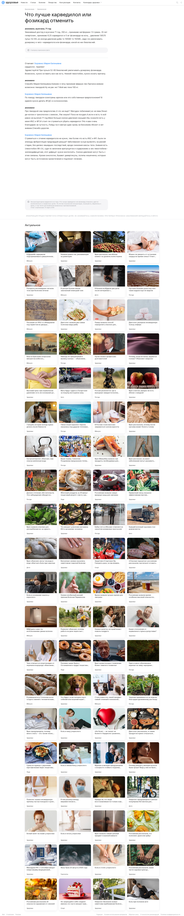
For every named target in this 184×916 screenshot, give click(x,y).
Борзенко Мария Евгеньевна (47, 63)
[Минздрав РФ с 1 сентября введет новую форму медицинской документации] (41, 860)
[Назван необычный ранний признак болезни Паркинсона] (75, 588)
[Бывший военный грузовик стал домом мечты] (143, 520)
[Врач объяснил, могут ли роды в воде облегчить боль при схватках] (41, 554)
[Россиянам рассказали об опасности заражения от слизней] (41, 894)
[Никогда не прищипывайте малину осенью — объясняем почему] (75, 349)
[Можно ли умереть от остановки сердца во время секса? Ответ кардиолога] (143, 247)
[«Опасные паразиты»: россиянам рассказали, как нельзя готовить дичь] (143, 554)
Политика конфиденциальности (170, 914)
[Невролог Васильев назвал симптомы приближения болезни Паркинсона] (109, 894)
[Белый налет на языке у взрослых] (41, 826)
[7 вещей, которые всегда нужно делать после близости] (41, 417)
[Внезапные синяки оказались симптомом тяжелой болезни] (75, 554)
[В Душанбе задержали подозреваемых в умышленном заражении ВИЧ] (41, 247)
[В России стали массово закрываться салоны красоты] (109, 417)
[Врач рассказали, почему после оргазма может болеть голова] (143, 417)
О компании (10, 914)
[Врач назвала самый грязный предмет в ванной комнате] (109, 826)
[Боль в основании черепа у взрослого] (41, 588)
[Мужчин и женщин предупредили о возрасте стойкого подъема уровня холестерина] (109, 758)
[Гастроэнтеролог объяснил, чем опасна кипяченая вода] (41, 452)
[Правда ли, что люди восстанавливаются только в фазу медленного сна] (109, 792)
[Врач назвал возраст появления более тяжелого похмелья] (109, 656)
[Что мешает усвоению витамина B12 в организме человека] (75, 520)
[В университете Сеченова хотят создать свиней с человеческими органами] (41, 690)
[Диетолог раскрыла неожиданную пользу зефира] (143, 315)
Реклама (18, 914)
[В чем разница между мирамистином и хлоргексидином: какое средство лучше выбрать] (75, 792)
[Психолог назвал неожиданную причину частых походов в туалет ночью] (41, 792)
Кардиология (41, 9)
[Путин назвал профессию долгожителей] (109, 349)
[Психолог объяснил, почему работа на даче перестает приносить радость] (75, 622)
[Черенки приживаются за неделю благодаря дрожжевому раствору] (143, 690)
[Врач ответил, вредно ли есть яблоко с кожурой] (143, 383)
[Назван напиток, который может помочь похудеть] (109, 622)
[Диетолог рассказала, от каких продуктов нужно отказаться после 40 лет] (143, 724)
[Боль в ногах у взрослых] (75, 826)
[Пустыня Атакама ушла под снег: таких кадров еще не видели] (143, 281)
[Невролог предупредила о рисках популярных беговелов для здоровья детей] (143, 792)
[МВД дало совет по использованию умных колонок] (41, 622)
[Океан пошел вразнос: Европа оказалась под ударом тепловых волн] (75, 417)
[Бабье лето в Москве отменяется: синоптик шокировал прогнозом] (109, 520)
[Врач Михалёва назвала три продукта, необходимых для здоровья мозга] (109, 452)
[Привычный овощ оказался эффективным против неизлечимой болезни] (143, 486)
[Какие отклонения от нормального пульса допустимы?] (143, 622)
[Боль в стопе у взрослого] (109, 860)
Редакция (99, 914)
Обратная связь (134, 914)
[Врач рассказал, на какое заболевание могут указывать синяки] (143, 452)
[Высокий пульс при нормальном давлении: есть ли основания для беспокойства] (41, 383)
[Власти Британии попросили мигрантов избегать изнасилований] (41, 349)
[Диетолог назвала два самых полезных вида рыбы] (75, 315)
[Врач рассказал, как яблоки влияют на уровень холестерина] (109, 247)
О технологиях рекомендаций (149, 914)
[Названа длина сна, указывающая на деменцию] (75, 247)
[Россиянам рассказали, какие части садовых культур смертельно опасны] (143, 860)
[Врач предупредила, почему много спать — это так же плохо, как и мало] (41, 724)
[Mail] (3, 2)
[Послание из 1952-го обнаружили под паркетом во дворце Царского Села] (41, 315)
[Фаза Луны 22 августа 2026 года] (75, 860)
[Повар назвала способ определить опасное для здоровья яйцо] (109, 315)
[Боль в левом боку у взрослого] (75, 758)
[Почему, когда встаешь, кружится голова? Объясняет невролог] (143, 349)
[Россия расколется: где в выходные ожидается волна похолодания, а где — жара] (109, 383)
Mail (3, 914)
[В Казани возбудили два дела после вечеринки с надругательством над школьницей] (109, 281)
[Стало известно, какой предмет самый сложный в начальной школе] (109, 690)
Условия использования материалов (115, 914)
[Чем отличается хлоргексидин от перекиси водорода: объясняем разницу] (41, 656)
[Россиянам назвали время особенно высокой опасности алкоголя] (143, 588)
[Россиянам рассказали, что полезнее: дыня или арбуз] (143, 826)
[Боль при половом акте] (143, 894)
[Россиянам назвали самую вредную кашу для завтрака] (109, 486)
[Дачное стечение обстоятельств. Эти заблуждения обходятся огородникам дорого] (41, 486)
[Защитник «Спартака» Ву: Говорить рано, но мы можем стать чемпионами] (109, 554)
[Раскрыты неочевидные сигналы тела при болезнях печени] (41, 281)
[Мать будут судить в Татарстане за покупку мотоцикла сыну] (75, 383)
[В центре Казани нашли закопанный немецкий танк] (75, 281)
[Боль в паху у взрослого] (75, 724)
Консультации (29, 9)
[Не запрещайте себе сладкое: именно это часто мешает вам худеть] (75, 894)
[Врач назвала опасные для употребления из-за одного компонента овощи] (41, 520)
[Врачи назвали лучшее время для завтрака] (109, 588)
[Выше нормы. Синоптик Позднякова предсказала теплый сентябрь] (75, 452)
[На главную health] (11, 2)
